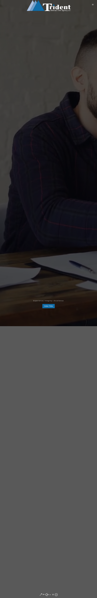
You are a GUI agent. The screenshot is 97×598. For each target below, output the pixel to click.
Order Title (48, 306)
